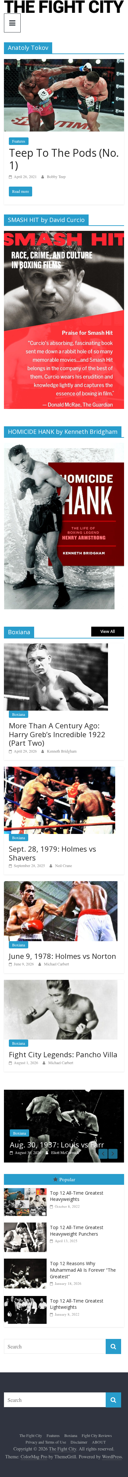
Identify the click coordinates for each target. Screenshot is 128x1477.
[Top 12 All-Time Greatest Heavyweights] (27, 1189)
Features (18, 141)
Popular (67, 1180)
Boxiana (18, 714)
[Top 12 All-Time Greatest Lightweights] (27, 1296)
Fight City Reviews (97, 1436)
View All (107, 631)
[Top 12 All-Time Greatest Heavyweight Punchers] (27, 1223)
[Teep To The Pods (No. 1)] (64, 63)
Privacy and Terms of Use (46, 1442)
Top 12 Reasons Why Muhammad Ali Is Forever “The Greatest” (83, 1270)
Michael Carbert (56, 963)
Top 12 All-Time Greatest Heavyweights (76, 1196)
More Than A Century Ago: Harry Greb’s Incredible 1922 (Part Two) (57, 734)
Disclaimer (79, 1442)
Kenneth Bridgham (61, 751)
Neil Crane (63, 865)
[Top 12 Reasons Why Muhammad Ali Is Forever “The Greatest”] (27, 1259)
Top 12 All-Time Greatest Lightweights (76, 1304)
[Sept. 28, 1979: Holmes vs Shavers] (59, 770)
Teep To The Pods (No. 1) (64, 159)
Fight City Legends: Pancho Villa (63, 1054)
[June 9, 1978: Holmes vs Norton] (61, 884)
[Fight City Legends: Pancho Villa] (61, 983)
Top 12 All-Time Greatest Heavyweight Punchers (76, 1231)
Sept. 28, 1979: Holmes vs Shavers (52, 853)
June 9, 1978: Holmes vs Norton (62, 956)
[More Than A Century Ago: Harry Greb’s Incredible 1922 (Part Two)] (56, 647)
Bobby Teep (56, 176)
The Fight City (30, 1436)
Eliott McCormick (39, 1152)
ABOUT (99, 1442)
